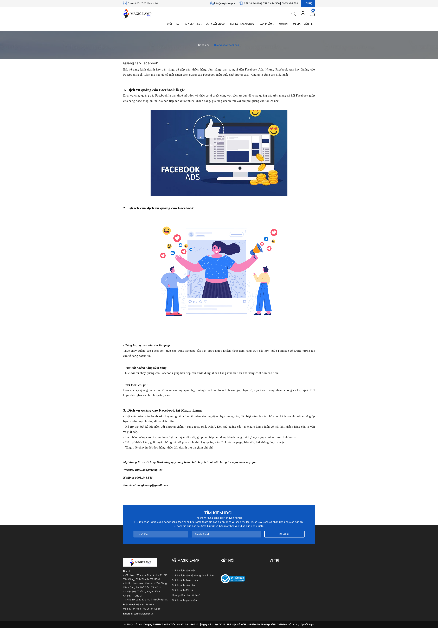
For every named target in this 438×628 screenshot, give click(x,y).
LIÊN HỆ (308, 23)
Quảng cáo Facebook (140, 63)
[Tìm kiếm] (294, 13)
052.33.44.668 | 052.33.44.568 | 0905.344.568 (271, 3)
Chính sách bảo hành (184, 585)
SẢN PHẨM (266, 23)
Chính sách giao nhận (184, 600)
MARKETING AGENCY (242, 23)
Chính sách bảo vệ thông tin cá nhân (193, 575)
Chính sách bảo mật (183, 570)
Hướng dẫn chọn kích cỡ (186, 595)
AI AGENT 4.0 (193, 23)
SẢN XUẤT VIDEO (215, 23)
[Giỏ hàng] (313, 13)
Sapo (311, 624)
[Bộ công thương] (233, 578)
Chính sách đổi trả (182, 590)
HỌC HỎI (283, 23)
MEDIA (296, 23)
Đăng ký (284, 534)
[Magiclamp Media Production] (137, 13)
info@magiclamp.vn (225, 3)
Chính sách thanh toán (185, 580)
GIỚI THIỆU (173, 23)
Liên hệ (308, 3)
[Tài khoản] (303, 13)
